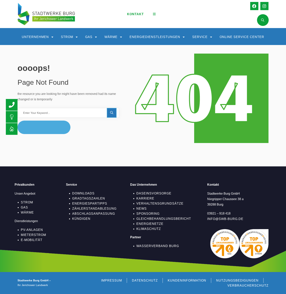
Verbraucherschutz (247, 285)
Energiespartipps (89, 203)
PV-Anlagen (32, 229)
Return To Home (47, 127)
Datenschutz (145, 280)
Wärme (111, 37)
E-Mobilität (31, 240)
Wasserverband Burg (157, 246)
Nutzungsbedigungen (237, 280)
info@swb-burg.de (225, 219)
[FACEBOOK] (254, 6)
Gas (88, 37)
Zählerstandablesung (94, 208)
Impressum (111, 280)
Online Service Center (242, 37)
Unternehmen (35, 37)
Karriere (145, 198)
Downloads (83, 193)
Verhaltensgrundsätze (159, 203)
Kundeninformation (187, 280)
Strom (67, 37)
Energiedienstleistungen (155, 37)
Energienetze (149, 223)
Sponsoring (148, 213)
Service (200, 37)
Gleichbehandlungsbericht (163, 218)
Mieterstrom (33, 235)
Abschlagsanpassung (93, 213)
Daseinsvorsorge (153, 193)
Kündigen (81, 218)
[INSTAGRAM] (264, 6)
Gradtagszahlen (88, 198)
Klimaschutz (148, 228)
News (141, 208)
